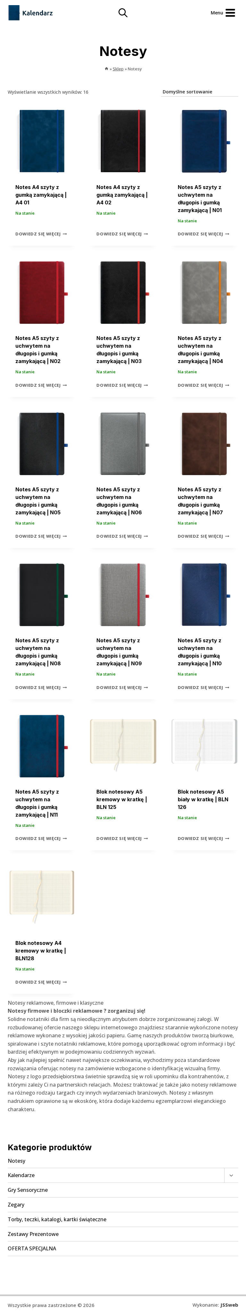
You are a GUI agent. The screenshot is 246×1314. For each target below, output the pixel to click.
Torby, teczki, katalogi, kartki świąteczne (57, 1219)
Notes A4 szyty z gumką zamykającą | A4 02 (122, 195)
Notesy (16, 1160)
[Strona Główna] (106, 69)
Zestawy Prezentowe (33, 1234)
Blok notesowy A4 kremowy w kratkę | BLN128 (40, 951)
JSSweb (229, 1305)
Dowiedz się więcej (38, 234)
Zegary (16, 1204)
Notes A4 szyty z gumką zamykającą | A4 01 (41, 195)
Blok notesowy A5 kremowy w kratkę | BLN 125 (121, 799)
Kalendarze (21, 1175)
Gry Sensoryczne (28, 1189)
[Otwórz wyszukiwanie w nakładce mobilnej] (123, 12)
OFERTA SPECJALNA (32, 1248)
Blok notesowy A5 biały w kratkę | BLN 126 (203, 799)
